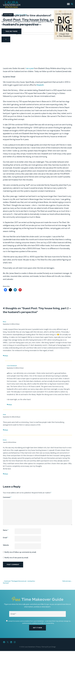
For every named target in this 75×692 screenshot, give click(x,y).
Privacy (38, 647)
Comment (7, 497)
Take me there (11, 31)
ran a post (30, 68)
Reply (6, 355)
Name (5, 530)
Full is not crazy (67, 581)
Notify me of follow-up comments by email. (20, 552)
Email (5, 537)
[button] (68, 3)
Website (6, 545)
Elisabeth (40, 85)
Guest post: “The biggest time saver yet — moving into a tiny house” (19, 582)
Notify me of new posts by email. (16, 557)
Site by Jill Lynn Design (49, 647)
